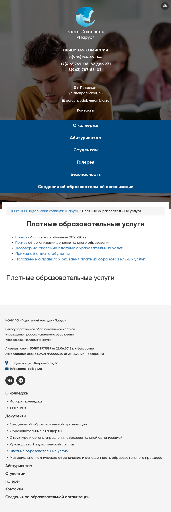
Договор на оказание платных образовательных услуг (68, 248)
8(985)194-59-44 (85, 57)
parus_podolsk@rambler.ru (87, 100)
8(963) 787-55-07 (85, 69)
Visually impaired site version (165, 6)
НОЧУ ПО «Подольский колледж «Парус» (44, 211)
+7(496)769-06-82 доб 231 (85, 63)
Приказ (21, 237)
